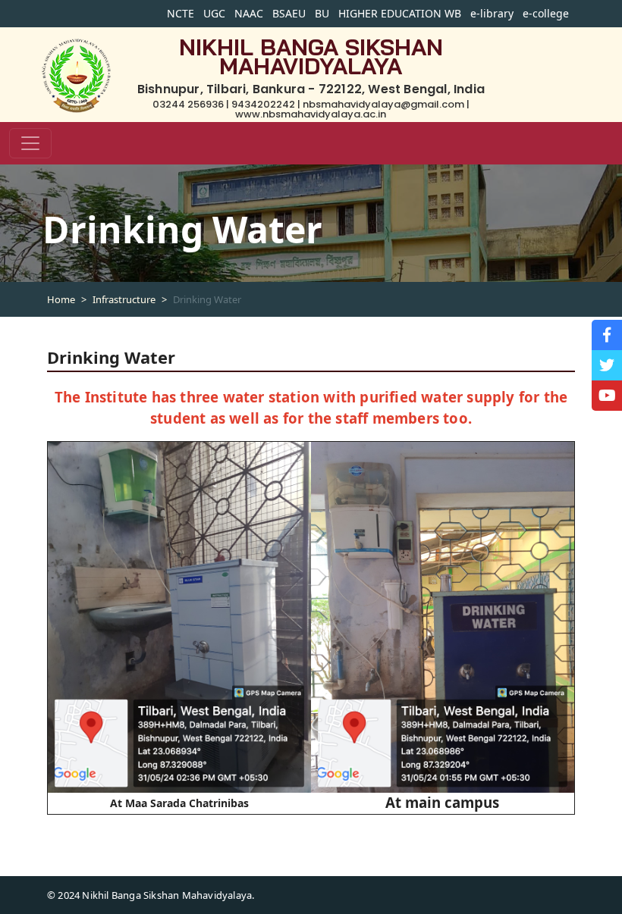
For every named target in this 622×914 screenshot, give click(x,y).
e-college (546, 13)
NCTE (180, 13)
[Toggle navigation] (30, 143)
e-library (492, 13)
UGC (214, 13)
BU (322, 13)
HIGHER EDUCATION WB (399, 13)
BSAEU (289, 13)
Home (61, 299)
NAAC (248, 13)
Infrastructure (124, 299)
